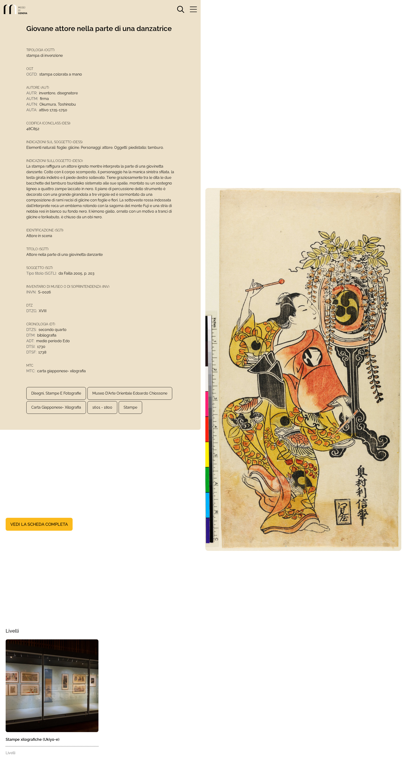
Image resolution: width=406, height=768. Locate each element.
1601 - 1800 (102, 407)
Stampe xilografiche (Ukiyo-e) (32, 739)
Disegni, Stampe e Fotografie (56, 393)
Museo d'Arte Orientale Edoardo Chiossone (129, 393)
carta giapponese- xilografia (56, 407)
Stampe (130, 407)
